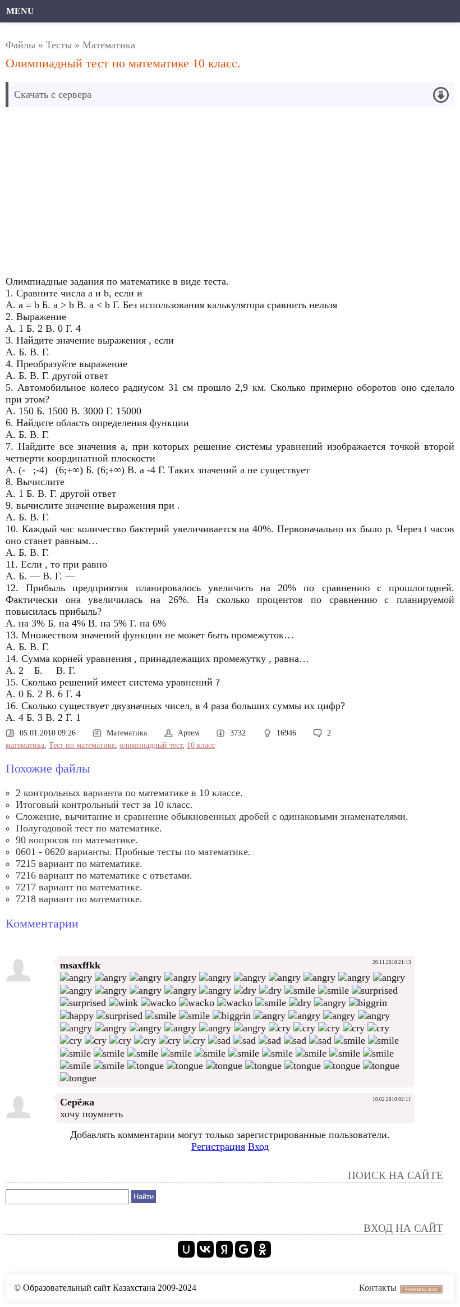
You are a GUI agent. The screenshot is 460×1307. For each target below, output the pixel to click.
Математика (108, 45)
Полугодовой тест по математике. (89, 828)
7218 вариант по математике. (79, 898)
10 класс (201, 745)
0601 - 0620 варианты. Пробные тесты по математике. (133, 851)
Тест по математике (82, 745)
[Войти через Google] (243, 1249)
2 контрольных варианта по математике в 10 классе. (129, 792)
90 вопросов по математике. (77, 840)
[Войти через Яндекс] (224, 1249)
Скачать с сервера (52, 94)
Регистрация (218, 1146)
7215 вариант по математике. (79, 863)
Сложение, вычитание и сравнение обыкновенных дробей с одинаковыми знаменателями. (212, 816)
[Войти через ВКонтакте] (205, 1249)
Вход (258, 1146)
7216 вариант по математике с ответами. (104, 875)
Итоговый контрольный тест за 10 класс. (104, 804)
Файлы (20, 45)
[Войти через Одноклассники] (262, 1249)
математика (25, 745)
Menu (20, 11)
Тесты (59, 45)
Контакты (378, 1287)
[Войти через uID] (186, 1249)
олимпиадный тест (150, 745)
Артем (188, 733)
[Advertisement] (230, 194)
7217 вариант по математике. (79, 887)
